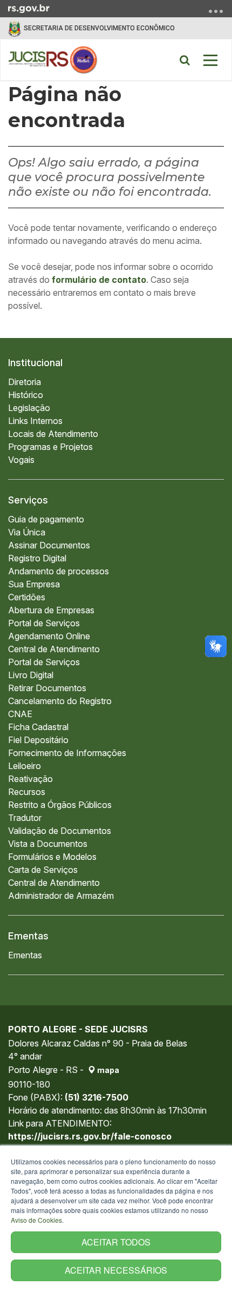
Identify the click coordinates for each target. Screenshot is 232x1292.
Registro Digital (37, 558)
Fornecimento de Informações (67, 752)
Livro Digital (30, 675)
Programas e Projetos (50, 446)
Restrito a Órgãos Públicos (60, 804)
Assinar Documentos (49, 545)
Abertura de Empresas (51, 610)
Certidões (26, 597)
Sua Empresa (34, 584)
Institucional (35, 362)
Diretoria (24, 381)
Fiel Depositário (38, 739)
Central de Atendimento (54, 649)
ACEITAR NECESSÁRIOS (116, 1270)
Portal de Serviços (44, 623)
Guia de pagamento (46, 519)
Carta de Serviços (43, 869)
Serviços (28, 500)
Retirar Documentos (47, 688)
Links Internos (35, 420)
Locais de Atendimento (53, 433)
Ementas (28, 936)
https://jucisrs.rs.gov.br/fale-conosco (90, 1136)
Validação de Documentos (59, 830)
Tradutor (25, 817)
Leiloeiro (24, 765)
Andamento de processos (58, 571)
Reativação (30, 778)
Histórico (25, 394)
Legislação (29, 407)
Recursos (26, 791)
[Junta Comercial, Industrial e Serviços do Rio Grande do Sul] (53, 60)
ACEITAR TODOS (116, 1242)
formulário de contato (99, 279)
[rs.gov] (29, 7)
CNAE (20, 713)
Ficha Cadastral (38, 726)
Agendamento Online (49, 636)
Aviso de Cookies (36, 1219)
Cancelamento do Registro (60, 700)
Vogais (21, 459)
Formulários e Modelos (52, 856)
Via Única (26, 532)
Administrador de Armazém (61, 895)
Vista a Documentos (47, 843)
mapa (107, 1070)
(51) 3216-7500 (96, 1097)
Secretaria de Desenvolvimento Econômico (99, 28)
